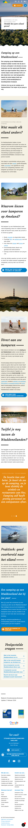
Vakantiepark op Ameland (7, 785)
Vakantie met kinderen (20, 777)
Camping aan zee (5, 779)
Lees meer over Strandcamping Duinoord (14, 395)
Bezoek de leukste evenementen (19, 805)
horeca (21, 243)
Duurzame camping (5, 775)
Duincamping (4, 777)
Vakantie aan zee (19, 779)
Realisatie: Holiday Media (7, 825)
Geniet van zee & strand (20, 794)
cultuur (6, 245)
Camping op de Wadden (6, 783)
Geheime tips (18, 808)
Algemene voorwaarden (7, 819)
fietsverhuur (4, 383)
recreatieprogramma (13, 383)
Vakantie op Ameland (20, 775)
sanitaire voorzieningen (19, 381)
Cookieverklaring (5, 823)
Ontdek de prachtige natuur (19, 801)
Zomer (2, 804)
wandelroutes (18, 239)
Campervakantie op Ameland (19, 786)
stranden (10, 237)
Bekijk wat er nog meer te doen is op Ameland (13, 270)
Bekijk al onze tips (19, 810)
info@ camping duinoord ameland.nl (15, 754)
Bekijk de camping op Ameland (12, 629)
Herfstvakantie (4, 806)
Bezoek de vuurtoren (20, 798)
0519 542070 (15, 750)
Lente (2, 792)
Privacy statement (5, 821)
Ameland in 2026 (19, 792)
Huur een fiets (18, 796)
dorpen (14, 243)
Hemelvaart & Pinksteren (4, 799)
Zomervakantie (4, 802)
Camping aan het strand (7, 781)
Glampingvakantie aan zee (20, 782)
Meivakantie (4, 796)
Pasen (2, 794)
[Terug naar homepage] (6, 3)
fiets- (11, 239)
